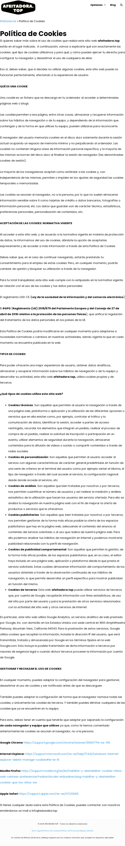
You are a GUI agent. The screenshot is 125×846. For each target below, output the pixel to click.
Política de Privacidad (70, 831)
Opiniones (96, 5)
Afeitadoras (8, 21)
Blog (113, 5)
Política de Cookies (51, 831)
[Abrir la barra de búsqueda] (121, 5)
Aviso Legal (36, 831)
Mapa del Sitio (87, 831)
